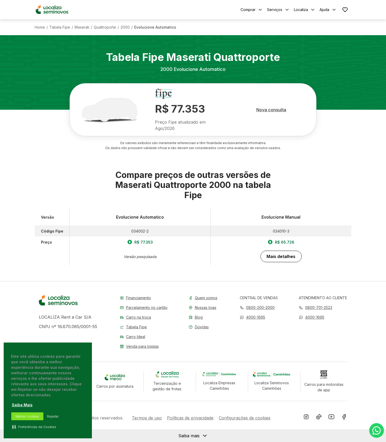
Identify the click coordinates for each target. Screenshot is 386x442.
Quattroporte (105, 27)
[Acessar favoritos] (345, 10)
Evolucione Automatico (155, 27)
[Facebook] (344, 418)
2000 (125, 27)
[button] (252, 317)
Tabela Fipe (59, 27)
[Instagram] (306, 418)
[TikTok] (319, 418)
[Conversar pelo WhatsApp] (376, 430)
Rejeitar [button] (53, 416)
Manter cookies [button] (27, 416)
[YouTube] (331, 418)
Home (40, 27)
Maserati (82, 27)
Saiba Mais (22, 405)
